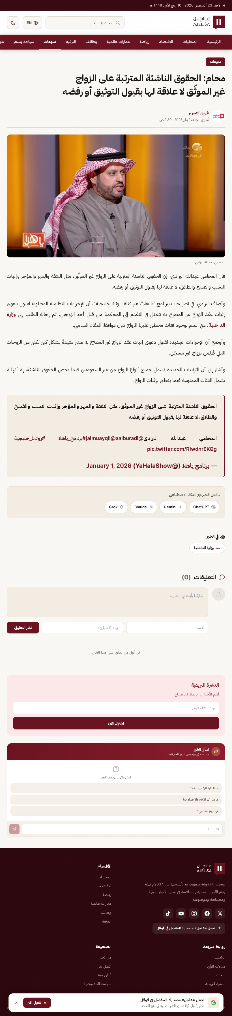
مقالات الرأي (216, 966)
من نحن (105, 957)
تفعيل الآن (37, 1002)
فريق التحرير (199, 113)
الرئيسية (214, 41)
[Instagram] (194, 913)
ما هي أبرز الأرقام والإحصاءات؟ (200, 799)
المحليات (189, 41)
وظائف (91, 41)
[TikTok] (168, 913)
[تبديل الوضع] (13, 22)
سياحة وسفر (24, 41)
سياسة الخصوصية (97, 983)
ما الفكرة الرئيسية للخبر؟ (204, 788)
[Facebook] (207, 913)
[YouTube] (181, 913)
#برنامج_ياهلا (72, 438)
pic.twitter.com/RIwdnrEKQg (182, 449)
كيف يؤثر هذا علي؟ (207, 811)
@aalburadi (124, 438)
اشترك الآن (116, 723)
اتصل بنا (105, 966)
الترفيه (71, 41)
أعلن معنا (104, 975)
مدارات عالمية (118, 41)
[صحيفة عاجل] (209, 22)
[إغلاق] (16, 1002)
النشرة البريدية (215, 983)
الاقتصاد (166, 41)
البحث (220, 975)
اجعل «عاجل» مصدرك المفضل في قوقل (188, 928)
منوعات (50, 41)
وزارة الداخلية (207, 547)
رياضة (144, 41)
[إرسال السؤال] (14, 829)
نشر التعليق (23, 627)
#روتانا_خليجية (29, 438)
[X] (220, 913)
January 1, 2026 (109, 465)
